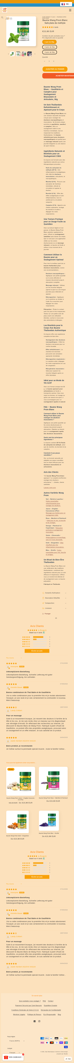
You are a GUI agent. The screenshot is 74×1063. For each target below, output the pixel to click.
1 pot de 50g (49, 42)
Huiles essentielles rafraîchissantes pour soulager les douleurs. (53, 503)
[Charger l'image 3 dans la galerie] (23, 53)
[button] (47, 27)
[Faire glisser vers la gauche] (8, 54)
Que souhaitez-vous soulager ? (30, 1001)
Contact (50, 1001)
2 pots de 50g (50, 47)
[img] (11, 663)
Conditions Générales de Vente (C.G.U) (25, 1010)
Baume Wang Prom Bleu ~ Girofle (49, 833)
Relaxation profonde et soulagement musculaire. (54, 530)
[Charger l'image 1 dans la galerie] (12, 53)
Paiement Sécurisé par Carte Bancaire (28, 1005)
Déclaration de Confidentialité (51, 1010)
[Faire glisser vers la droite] (35, 54)
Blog (59, 1014)
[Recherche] (2, 17)
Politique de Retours (34, 1014)
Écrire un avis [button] (37, 651)
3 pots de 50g (50, 52)
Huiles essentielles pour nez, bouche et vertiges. (56, 552)
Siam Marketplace (50, 1051)
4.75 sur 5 (42, 630)
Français (12, 1052)
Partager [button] (48, 613)
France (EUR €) (15, 1041)
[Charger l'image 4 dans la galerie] (29, 53)
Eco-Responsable (49, 1014)
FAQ (44, 1001)
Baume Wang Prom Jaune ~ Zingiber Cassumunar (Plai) (21, 798)
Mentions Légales (19, 1014)
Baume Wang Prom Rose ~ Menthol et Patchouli (53, 798)
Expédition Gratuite (50, 1005)
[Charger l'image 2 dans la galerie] (18, 53)
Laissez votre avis (50, 487)
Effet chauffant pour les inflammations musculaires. (55, 545)
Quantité (45, 57)
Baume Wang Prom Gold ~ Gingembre (17, 836)
